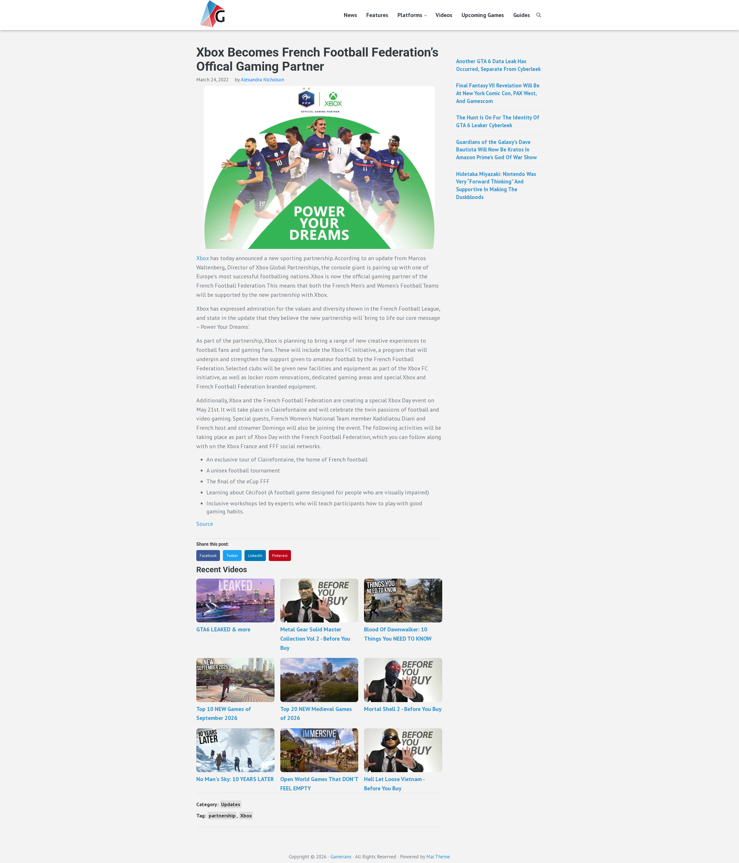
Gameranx (341, 856)
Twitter (232, 555)
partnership (222, 815)
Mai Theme (438, 856)
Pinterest (280, 555)
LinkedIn (255, 555)
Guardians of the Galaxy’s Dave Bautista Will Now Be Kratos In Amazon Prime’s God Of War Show (496, 149)
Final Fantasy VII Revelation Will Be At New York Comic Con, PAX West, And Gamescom (498, 93)
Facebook (208, 555)
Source (204, 523)
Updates (230, 804)
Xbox (202, 258)
